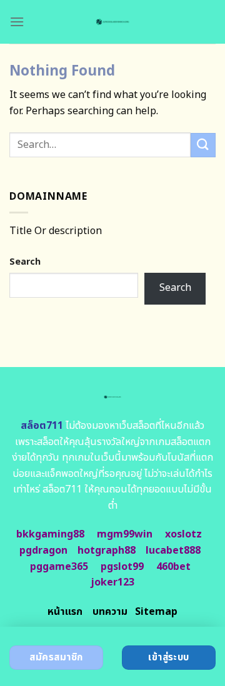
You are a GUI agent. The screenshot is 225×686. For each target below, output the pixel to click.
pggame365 (59, 566)
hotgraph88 (107, 550)
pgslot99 (122, 566)
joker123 (112, 582)
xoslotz (183, 534)
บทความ (110, 611)
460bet (173, 566)
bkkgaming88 (50, 534)
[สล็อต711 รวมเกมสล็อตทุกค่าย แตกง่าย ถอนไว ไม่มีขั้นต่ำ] (112, 22)
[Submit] (203, 145)
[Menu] (16, 21)
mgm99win (124, 534)
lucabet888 (173, 550)
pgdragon (43, 550)
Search (25, 261)
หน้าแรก (65, 611)
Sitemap (156, 611)
